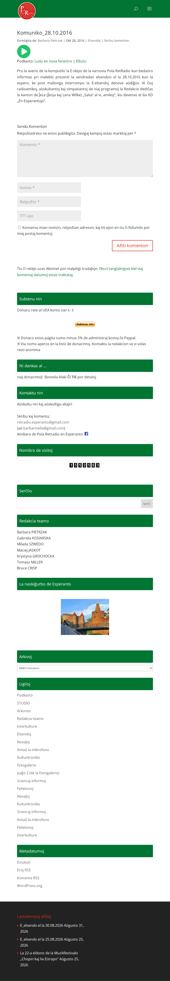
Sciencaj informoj (31, 780)
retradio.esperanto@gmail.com (43, 422)
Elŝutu (81, 61)
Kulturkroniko (28, 757)
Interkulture (27, 726)
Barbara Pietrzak (50, 40)
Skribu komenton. (117, 40)
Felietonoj (25, 788)
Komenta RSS (28, 878)
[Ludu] (24, 55)
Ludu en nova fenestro (53, 61)
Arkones (24, 710)
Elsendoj (94, 40)
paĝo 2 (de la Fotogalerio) (38, 772)
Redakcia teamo (30, 718)
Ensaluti (23, 862)
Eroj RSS (24, 870)
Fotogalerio (26, 765)
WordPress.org (29, 885)
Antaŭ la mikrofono (33, 749)
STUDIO (23, 703)
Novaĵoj (23, 742)
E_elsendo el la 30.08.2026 (41, 925)
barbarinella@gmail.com (43, 428)
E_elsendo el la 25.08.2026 (41, 939)
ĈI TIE (72, 377)
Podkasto (25, 695)
